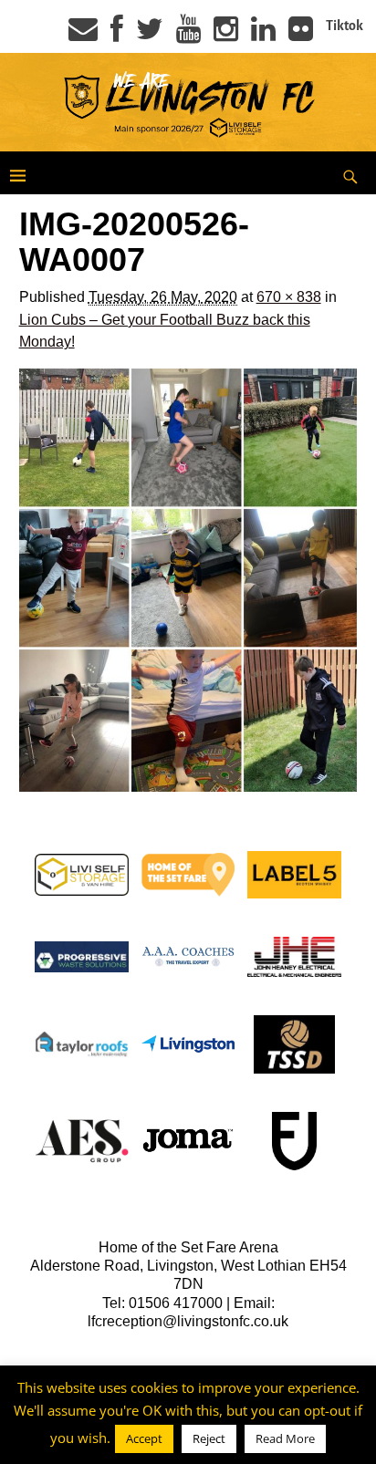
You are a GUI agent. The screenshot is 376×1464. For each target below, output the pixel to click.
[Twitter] (149, 34)
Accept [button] (144, 1438)
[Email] (83, 34)
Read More (285, 1438)
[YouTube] (188, 34)
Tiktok (344, 25)
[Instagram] (226, 34)
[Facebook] (116, 34)
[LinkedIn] (263, 34)
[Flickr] (300, 34)
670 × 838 (288, 297)
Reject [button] (209, 1438)
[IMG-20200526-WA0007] (188, 580)
